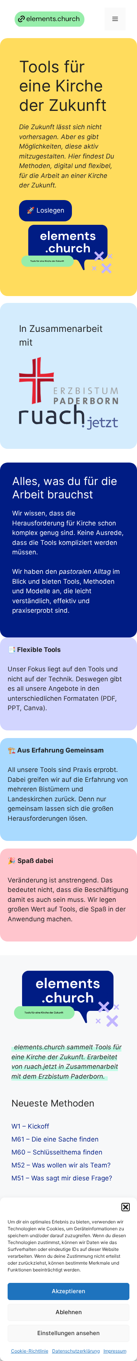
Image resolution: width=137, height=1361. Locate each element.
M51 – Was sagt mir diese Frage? (61, 1178)
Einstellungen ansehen (68, 1333)
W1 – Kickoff (30, 1126)
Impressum (115, 1351)
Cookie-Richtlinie (29, 1351)
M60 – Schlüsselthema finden (56, 1152)
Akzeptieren (68, 1291)
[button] (125, 1207)
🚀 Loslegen (45, 210)
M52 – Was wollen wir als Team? (61, 1165)
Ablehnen (69, 1312)
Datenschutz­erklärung (76, 1351)
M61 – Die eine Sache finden (55, 1139)
